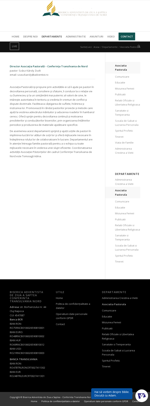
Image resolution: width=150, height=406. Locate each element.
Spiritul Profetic (124, 130)
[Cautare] (138, 46)
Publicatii (120, 94)
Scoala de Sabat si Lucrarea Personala (126, 123)
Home (59, 298)
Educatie (120, 82)
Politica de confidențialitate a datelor (73, 306)
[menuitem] (15, 36)
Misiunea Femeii (124, 88)
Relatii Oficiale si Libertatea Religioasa (127, 102)
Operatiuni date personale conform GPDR (72, 316)
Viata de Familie (124, 142)
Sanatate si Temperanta (122, 112)
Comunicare (122, 76)
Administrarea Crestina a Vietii (124, 150)
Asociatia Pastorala (121, 67)
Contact (60, 324)
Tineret (119, 136)
